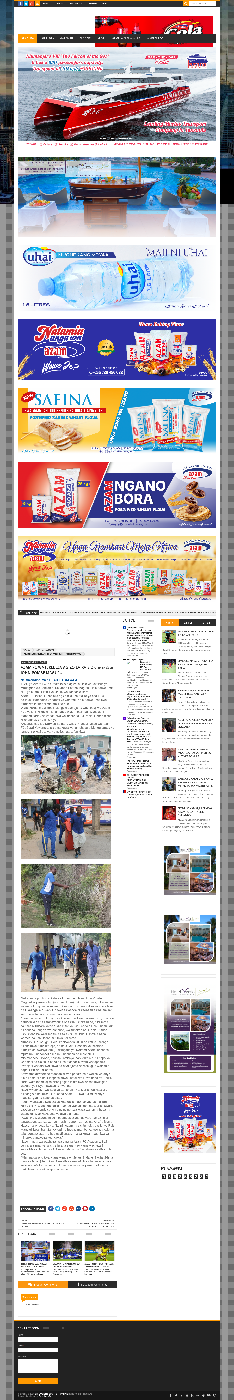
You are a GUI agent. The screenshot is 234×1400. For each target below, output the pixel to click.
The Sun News (133, 691)
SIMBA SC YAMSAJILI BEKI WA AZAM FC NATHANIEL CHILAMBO (195, 811)
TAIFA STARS (85, 38)
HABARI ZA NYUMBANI (44, 650)
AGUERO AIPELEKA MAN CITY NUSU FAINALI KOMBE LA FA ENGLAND (195, 723)
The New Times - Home (138, 761)
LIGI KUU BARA (47, 38)
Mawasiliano (76, 3)
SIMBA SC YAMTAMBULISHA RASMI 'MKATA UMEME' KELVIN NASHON (178, 613)
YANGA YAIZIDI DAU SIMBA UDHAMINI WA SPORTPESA (137, 783)
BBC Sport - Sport (135, 659)
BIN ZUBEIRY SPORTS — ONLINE (51, 1394)
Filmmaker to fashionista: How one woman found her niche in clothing (139, 766)
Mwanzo (47, 3)
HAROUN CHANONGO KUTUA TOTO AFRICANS (196, 633)
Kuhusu (61, 3)
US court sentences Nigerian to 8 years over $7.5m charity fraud (138, 696)
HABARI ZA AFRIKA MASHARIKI (126, 38)
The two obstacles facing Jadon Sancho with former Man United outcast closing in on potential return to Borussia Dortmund (140, 635)
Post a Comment (32, 1304)
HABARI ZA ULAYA (155, 38)
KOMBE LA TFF (66, 38)
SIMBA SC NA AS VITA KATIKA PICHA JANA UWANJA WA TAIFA (195, 664)
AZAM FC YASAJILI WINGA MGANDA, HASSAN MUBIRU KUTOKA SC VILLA (194, 753)
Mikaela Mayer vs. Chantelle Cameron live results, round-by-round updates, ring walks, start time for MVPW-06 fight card (139, 735)
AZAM (24, 662)
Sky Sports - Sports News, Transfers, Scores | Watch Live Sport (139, 795)
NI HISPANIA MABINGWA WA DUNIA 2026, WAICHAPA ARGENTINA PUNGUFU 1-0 (96, 613)
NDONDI (101, 38)
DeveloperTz (45, 1396)
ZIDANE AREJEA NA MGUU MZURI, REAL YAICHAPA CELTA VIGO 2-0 (193, 694)
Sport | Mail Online (135, 628)
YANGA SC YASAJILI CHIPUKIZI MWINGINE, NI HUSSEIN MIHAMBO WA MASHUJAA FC (195, 782)
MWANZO (29, 38)
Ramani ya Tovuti (98, 3)
